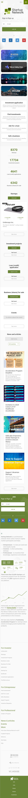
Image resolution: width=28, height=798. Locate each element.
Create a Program (6, 713)
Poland (14, 788)
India (14, 785)
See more (14, 234)
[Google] (24, 40)
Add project (14, 198)
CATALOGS (4, 651)
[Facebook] (10, 40)
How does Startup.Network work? (10, 730)
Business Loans (5, 661)
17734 (14, 160)
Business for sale (14, 296)
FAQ (2, 743)
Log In (14, 29)
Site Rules (3, 740)
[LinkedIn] (4, 40)
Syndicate (3, 673)
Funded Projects (5, 733)
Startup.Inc (4, 670)
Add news (14, 339)
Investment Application (7, 677)
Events (4, 724)
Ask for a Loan (5, 693)
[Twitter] (17, 40)
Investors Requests (6, 703)
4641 (14, 171)
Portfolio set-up (5, 680)
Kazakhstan (14, 794)
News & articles (8, 721)
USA (14, 782)
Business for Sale (5, 664)
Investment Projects (6, 657)
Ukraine (14, 791)
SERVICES (4, 667)
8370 (14, 150)
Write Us (3, 737)
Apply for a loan (14, 271)
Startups (3, 654)
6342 (14, 183)
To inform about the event (14, 317)
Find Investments (5, 690)
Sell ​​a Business (5, 697)
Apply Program (5, 700)
